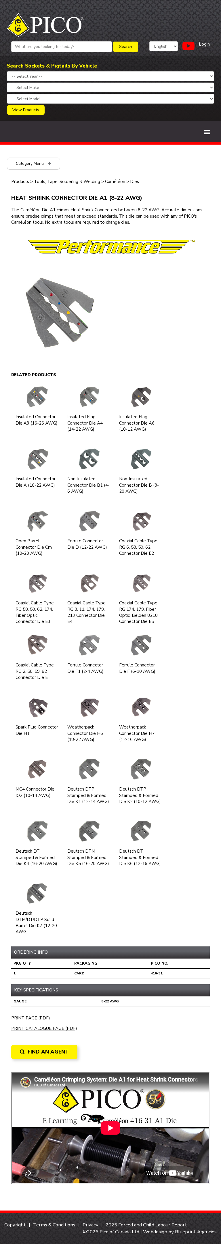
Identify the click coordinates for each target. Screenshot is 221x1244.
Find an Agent (47, 1051)
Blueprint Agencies (196, 1231)
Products (20, 181)
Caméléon (115, 181)
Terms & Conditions (54, 1224)
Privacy (90, 1224)
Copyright (15, 1224)
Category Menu (30, 163)
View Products (25, 110)
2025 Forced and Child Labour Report (146, 1224)
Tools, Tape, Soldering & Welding (67, 181)
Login (204, 44)
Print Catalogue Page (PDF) (44, 1028)
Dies (134, 181)
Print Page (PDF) (30, 1018)
